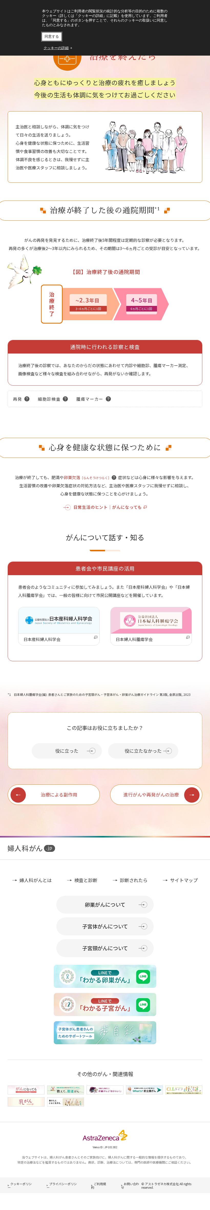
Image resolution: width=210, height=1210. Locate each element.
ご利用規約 (98, 1186)
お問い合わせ (130, 1186)
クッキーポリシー (20, 1186)
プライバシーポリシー (62, 1186)
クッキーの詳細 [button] (56, 48)
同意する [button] (52, 36)
